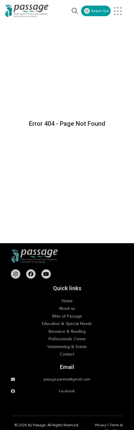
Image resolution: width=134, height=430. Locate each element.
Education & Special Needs (67, 323)
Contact (67, 354)
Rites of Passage (67, 316)
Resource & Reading (67, 331)
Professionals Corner (67, 338)
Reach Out (99, 11)
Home (67, 300)
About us (67, 308)
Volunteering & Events (67, 346)
